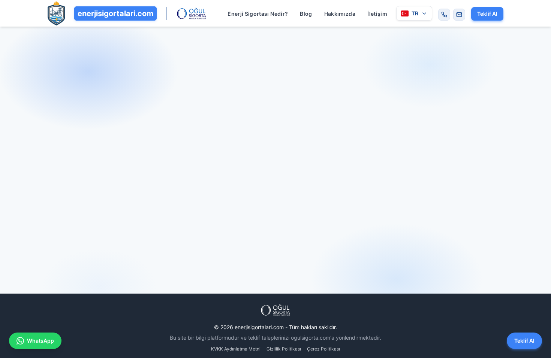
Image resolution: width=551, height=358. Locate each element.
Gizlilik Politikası (284, 349)
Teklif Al (487, 13)
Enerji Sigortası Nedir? (258, 13)
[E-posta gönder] (459, 15)
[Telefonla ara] (444, 15)
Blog (306, 13)
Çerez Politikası (323, 349)
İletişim (377, 13)
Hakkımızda (340, 13)
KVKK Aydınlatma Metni (236, 349)
